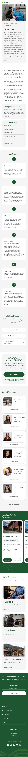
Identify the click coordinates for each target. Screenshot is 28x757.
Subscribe (14, 693)
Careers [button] (4, 722)
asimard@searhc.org (14, 380)
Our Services (13, 24)
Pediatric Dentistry (9, 136)
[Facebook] (8, 745)
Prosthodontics (8, 143)
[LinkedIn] (14, 745)
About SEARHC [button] (6, 718)
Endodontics (7, 125)
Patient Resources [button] (7, 710)
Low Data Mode (14, 737)
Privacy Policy (14, 733)
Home (6, 24)
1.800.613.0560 (18, 109)
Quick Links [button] (5, 706)
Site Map (14, 735)
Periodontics (7, 140)
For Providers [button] (5, 714)
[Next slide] (9, 567)
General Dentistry (9, 129)
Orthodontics (8, 133)
